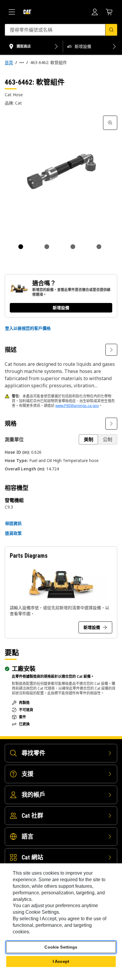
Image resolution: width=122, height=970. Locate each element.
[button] (28, 328)
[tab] (21, 247)
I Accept (61, 961)
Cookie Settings (60, 947)
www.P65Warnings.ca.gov (77, 405)
